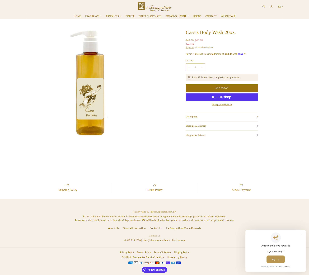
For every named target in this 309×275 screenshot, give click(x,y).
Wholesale (228, 16)
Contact (211, 16)
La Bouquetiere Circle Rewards (183, 228)
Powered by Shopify (177, 257)
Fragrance (92, 16)
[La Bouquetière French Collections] (154, 6)
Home (77, 16)
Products (112, 16)
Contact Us (156, 228)
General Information (134, 228)
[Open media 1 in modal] (90, 83)
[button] (263, 6)
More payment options (222, 104)
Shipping (190, 47)
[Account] (271, 6)
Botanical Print (175, 16)
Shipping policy (181, 252)
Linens (197, 16)
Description (191, 116)
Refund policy (144, 252)
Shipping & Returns (196, 135)
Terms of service (162, 252)
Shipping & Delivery (196, 126)
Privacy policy (127, 252)
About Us (113, 228)
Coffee (130, 16)
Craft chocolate (150, 16)
